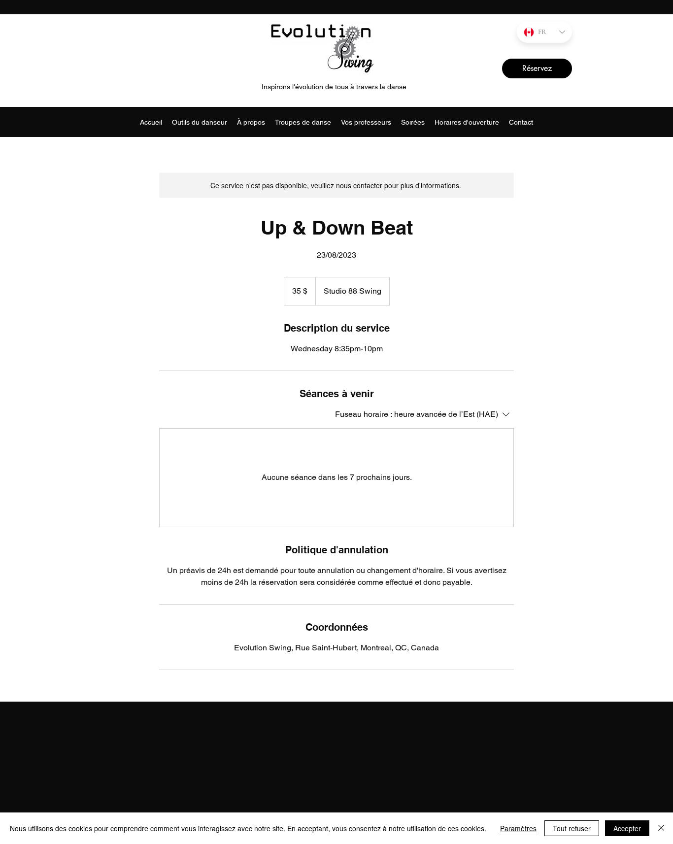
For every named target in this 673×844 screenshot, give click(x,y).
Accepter (627, 828)
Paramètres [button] (518, 828)
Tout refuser (572, 828)
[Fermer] (661, 828)
